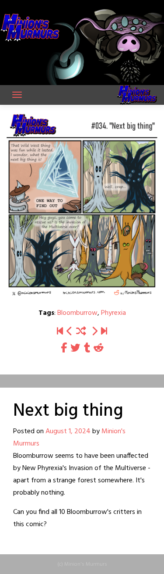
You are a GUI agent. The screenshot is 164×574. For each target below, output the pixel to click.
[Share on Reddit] (99, 348)
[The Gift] (94, 331)
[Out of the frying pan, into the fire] (104, 331)
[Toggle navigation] (17, 94)
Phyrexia (113, 313)
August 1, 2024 (68, 431)
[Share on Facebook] (64, 348)
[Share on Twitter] (75, 348)
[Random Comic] (81, 331)
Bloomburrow (77, 313)
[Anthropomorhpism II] (69, 331)
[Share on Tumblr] (87, 348)
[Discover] (60, 331)
